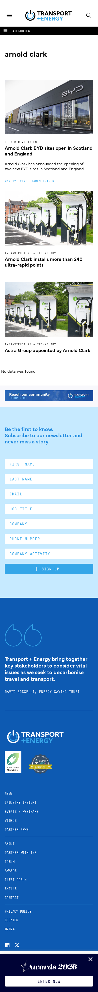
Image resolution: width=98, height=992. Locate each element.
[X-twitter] (17, 945)
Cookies (11, 920)
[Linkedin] (7, 945)
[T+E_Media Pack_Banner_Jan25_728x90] (49, 399)
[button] (16, 31)
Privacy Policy (18, 911)
